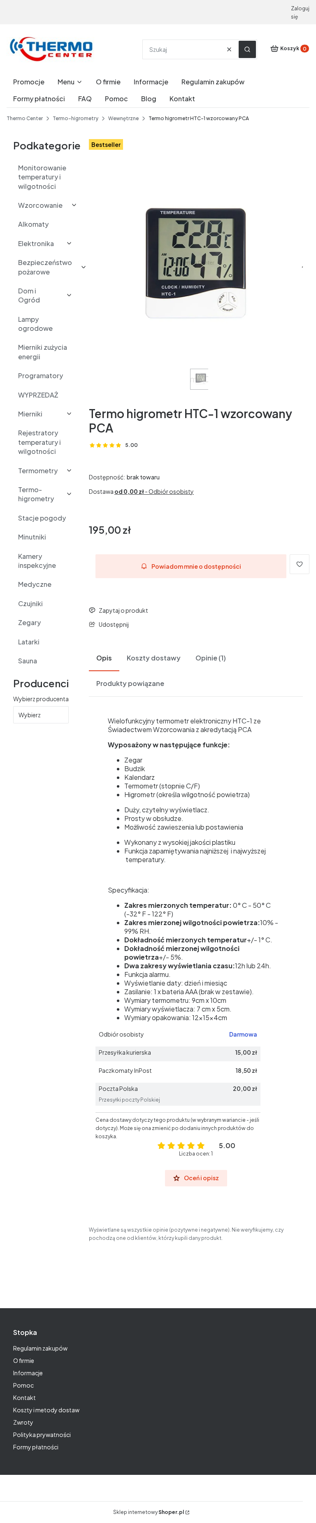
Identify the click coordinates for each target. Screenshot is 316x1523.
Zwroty (23, 1422)
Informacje (28, 1373)
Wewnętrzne (123, 118)
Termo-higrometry (75, 118)
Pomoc (23, 1385)
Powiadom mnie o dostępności (196, 566)
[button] (247, 49)
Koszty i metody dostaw (46, 1410)
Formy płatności (35, 1447)
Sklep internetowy (148, 1512)
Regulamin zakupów (40, 1348)
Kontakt (24, 1397)
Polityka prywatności (42, 1434)
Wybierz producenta (41, 698)
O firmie (23, 1360)
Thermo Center (25, 118)
